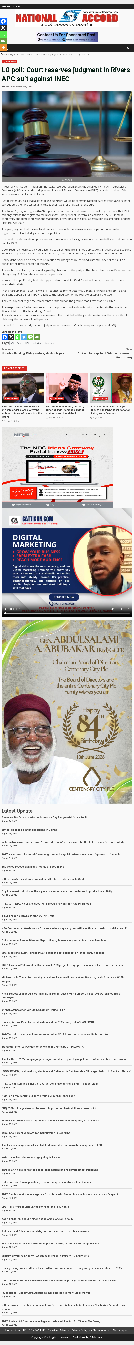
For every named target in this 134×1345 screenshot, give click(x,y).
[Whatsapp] (17, 337)
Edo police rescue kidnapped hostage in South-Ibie (33, 866)
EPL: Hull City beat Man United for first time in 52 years (35, 1206)
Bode (6, 86)
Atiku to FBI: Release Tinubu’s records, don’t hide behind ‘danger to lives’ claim (50, 1083)
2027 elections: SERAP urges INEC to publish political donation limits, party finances (111, 388)
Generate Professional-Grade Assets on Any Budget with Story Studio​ (45, 817)
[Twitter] (24, 337)
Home (9, 1330)
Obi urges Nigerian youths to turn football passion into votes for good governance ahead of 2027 (62, 1268)
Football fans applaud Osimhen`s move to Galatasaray (104, 353)
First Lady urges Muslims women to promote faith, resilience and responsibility (51, 1243)
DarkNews (79, 1337)
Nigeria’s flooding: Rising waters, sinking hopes (33, 351)
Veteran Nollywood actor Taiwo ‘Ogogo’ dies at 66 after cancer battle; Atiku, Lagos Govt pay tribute (63, 842)
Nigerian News (9, 61)
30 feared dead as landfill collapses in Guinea (29, 829)
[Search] (128, 48)
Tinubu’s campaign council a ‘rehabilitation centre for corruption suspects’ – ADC (52, 1145)
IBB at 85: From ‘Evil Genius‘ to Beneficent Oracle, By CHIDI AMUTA (43, 1046)
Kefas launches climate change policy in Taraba (31, 1157)
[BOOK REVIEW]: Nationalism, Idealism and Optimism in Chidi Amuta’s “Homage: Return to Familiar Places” (66, 1071)
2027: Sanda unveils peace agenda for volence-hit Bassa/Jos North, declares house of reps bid (60, 1194)
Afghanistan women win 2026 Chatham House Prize (33, 1009)
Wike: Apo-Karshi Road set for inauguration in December (37, 1132)
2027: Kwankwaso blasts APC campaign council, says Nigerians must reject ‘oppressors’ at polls (61, 854)
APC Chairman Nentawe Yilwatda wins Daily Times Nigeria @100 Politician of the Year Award (59, 1280)
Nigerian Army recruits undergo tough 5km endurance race (38, 1096)
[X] (11, 337)
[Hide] (1, 53)
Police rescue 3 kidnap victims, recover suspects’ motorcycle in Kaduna (46, 1182)
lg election (37, 343)
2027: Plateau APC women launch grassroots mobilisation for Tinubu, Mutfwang (51, 1321)
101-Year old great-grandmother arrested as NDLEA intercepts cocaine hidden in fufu (55, 1034)
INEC (27, 343)
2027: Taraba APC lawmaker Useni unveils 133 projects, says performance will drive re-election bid (63, 965)
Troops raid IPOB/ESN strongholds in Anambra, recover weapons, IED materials (51, 1120)
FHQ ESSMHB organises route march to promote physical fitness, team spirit (49, 1108)
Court (19, 343)
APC (12, 343)
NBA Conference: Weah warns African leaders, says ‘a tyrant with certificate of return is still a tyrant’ (23, 388)
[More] (3, 47)
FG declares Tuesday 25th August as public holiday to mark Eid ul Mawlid (46, 1292)
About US (20, 1330)
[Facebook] (5, 337)
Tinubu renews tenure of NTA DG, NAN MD (28, 915)
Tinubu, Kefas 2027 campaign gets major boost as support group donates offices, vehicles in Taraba (64, 1059)
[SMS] (30, 337)
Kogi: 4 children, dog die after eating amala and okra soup (37, 1219)
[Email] (37, 337)
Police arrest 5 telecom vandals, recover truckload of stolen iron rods (45, 1231)
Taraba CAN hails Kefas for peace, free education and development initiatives (50, 1169)
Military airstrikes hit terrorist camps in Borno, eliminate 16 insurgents (45, 1256)
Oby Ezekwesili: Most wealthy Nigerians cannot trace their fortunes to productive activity (57, 891)
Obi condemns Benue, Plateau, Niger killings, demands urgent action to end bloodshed (67, 388)
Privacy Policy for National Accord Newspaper (99, 1330)
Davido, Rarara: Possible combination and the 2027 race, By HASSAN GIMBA (48, 1022)
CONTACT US (37, 1330)
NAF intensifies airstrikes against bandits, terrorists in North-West (43, 879)
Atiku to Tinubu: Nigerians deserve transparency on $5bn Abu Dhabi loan (46, 903)
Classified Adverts (58, 1330)
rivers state (50, 343)
